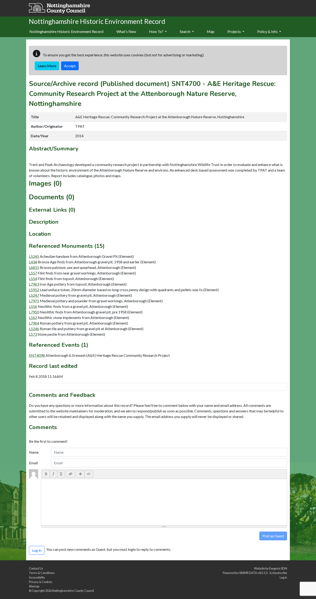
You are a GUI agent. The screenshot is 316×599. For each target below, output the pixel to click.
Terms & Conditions (42, 573)
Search (185, 31)
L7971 (34, 301)
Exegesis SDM (278, 568)
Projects (234, 31)
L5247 (34, 295)
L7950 (34, 312)
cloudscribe (279, 573)
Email (33, 463)
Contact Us (36, 568)
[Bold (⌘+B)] (46, 474)
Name (34, 452)
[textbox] (164, 502)
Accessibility (37, 577)
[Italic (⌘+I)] (53, 474)
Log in (283, 577)
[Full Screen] (80, 474)
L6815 (34, 267)
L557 (33, 273)
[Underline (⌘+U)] (61, 474)
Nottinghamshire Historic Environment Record (66, 31)
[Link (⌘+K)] (70, 474)
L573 (33, 334)
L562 (33, 317)
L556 (33, 306)
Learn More (47, 66)
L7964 (34, 323)
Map (210, 31)
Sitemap (34, 586)
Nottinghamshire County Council (73, 591)
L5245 (34, 256)
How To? (156, 31)
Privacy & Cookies (40, 582)
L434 (33, 262)
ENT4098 (37, 355)
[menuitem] (126, 31)
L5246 (34, 328)
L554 (33, 278)
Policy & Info (267, 31)
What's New (126, 31)
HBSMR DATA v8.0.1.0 (254, 573)
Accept (70, 66)
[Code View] (88, 474)
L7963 (34, 284)
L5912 (34, 289)
